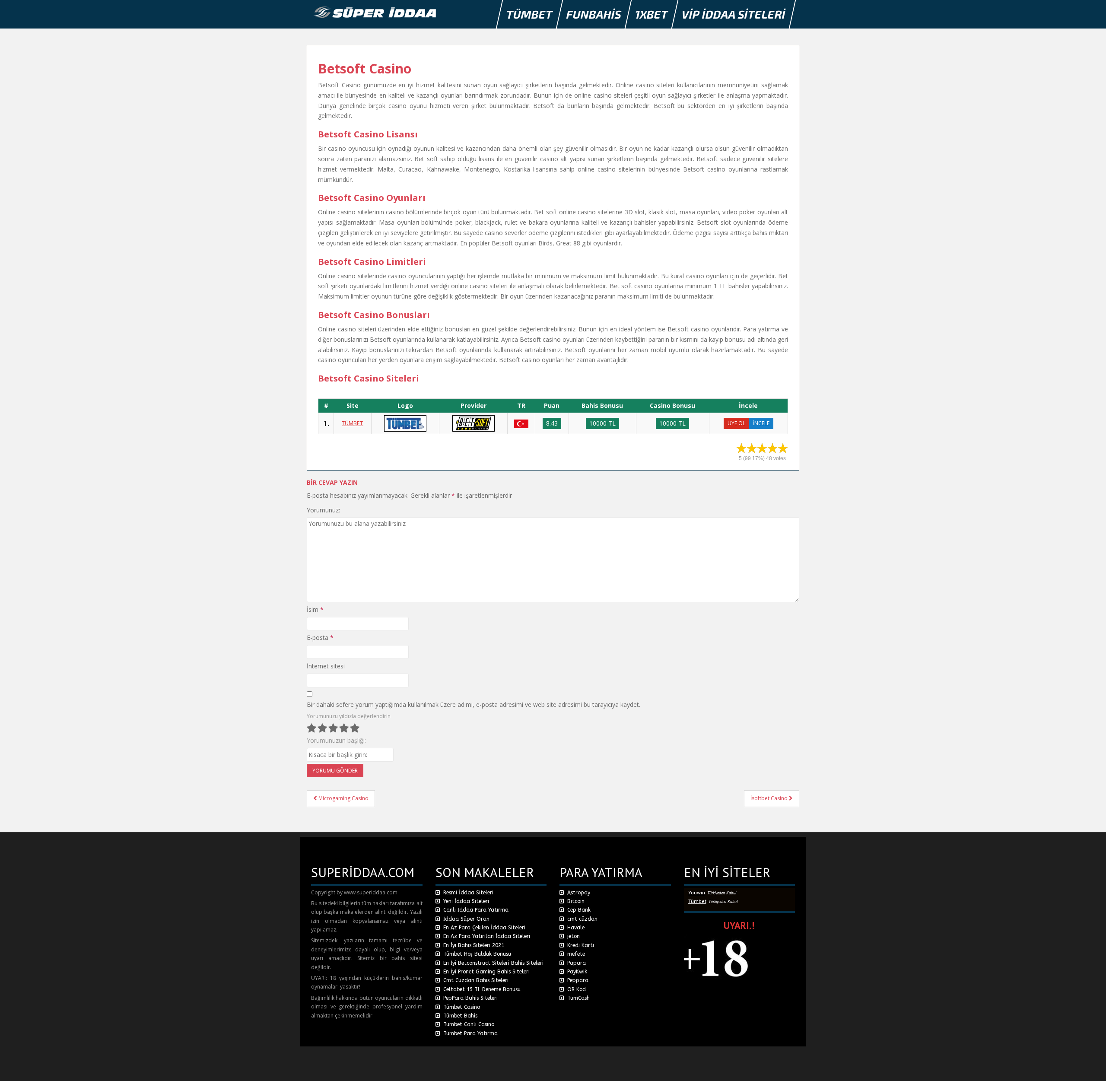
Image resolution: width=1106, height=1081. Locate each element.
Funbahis (594, 14)
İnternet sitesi (326, 666)
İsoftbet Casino (769, 798)
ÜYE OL (736, 423)
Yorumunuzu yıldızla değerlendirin (349, 716)
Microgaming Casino (343, 798)
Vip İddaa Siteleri (733, 14)
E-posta (320, 637)
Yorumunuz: (323, 510)
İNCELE (761, 423)
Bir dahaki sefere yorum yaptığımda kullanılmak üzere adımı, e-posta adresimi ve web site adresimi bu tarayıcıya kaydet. (473, 704)
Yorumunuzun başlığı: (336, 740)
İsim (315, 609)
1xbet (652, 14)
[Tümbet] (405, 423)
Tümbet (529, 14)
